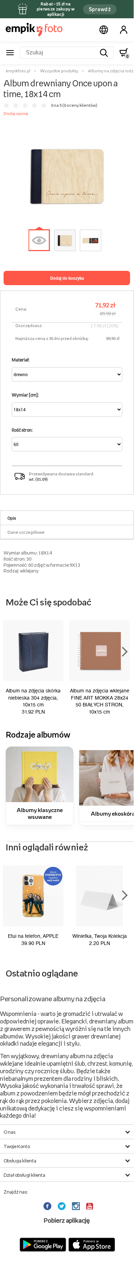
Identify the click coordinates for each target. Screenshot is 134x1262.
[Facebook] (48, 1206)
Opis (11, 518)
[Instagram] (76, 1206)
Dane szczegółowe (26, 532)
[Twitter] (62, 1206)
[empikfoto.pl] (34, 30)
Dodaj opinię (16, 113)
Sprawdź (100, 9)
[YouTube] (90, 1206)
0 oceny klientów (80, 105)
